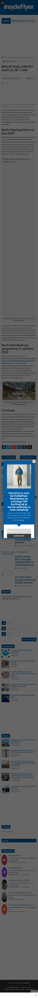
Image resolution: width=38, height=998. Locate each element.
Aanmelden (19, 536)
